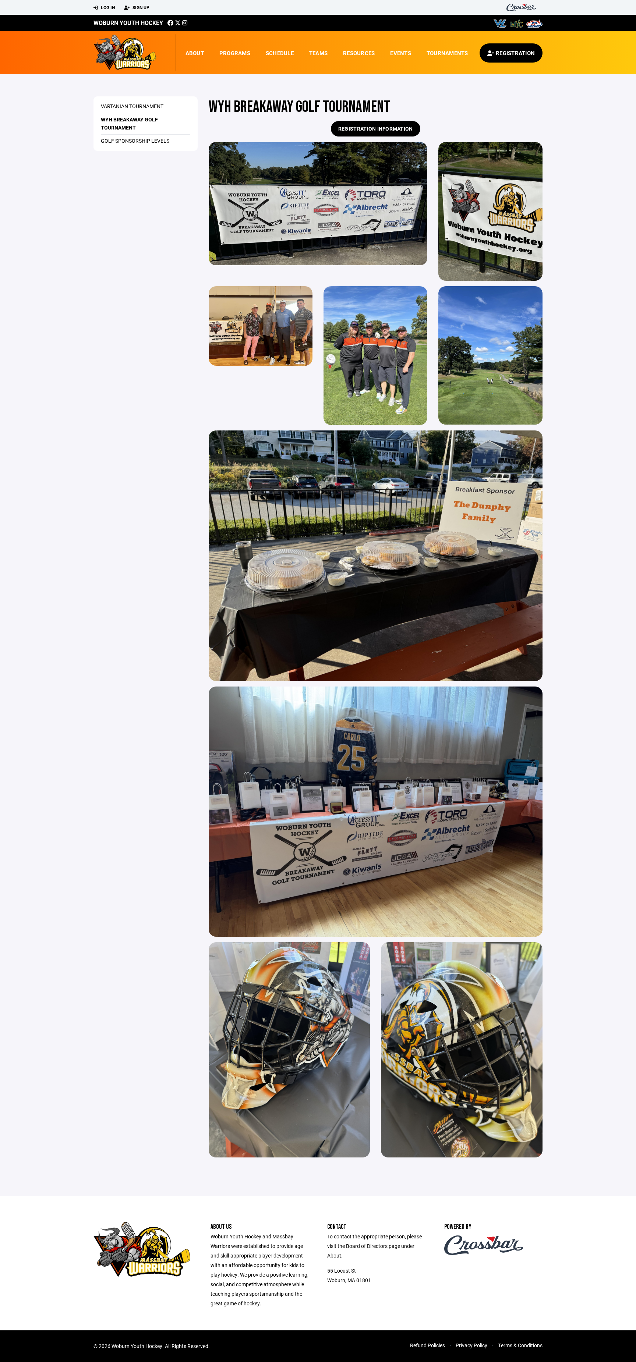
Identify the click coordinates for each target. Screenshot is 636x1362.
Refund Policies (427, 1345)
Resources (359, 53)
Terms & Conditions (520, 1345)
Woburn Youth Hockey (128, 22)
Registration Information (375, 128)
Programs (234, 53)
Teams (318, 53)
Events (400, 53)
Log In (107, 7)
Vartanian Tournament (132, 106)
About (195, 53)
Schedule (280, 53)
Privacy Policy (471, 1345)
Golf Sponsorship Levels (135, 140)
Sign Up (140, 7)
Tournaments (447, 53)
